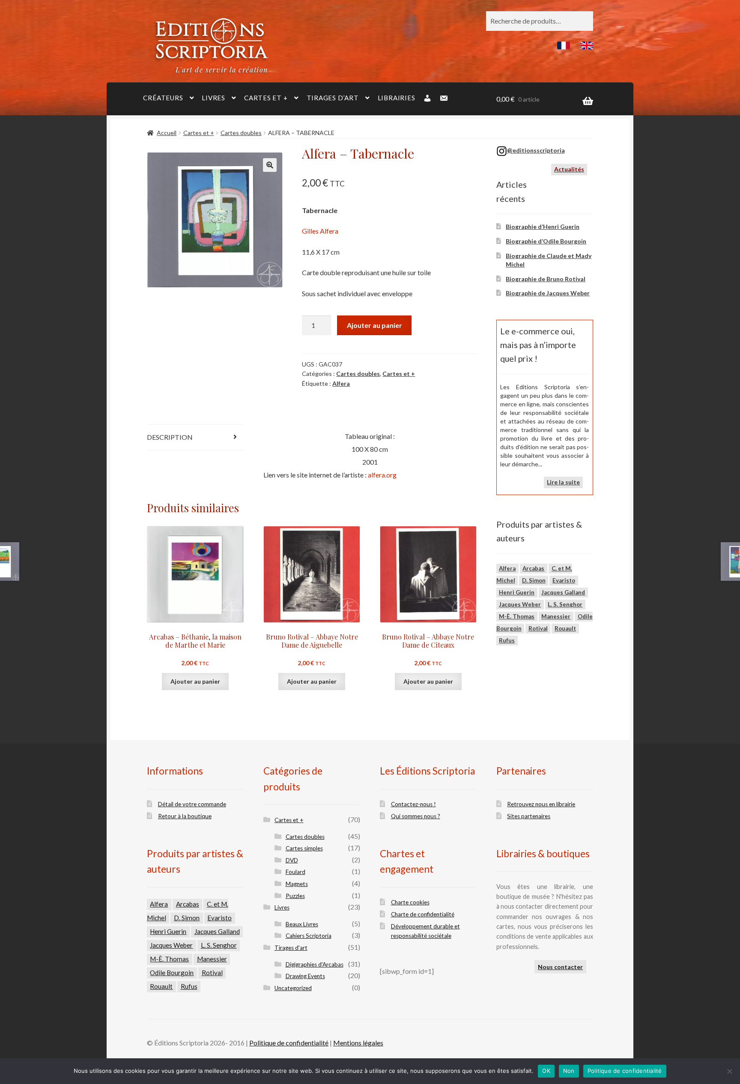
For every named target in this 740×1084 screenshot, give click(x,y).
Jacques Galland (563, 592)
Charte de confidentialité (422, 914)
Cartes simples (304, 848)
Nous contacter (560, 966)
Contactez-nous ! (413, 804)
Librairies (396, 98)
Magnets (297, 883)
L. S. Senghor (565, 604)
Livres (213, 98)
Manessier (555, 616)
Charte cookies (410, 902)
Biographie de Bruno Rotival (545, 278)
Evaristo (563, 580)
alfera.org (382, 475)
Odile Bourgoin (172, 972)
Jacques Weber (520, 604)
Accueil (166, 132)
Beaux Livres (302, 924)
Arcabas (533, 568)
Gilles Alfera (320, 231)
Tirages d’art (333, 98)
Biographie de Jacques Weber (548, 293)
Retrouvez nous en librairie (541, 804)
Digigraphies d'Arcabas (314, 964)
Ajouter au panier (374, 325)
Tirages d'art (291, 947)
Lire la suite (563, 482)
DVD (292, 860)
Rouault (565, 628)
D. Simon (534, 580)
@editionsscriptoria (536, 150)
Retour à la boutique (185, 816)
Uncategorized (293, 988)
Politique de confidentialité (288, 1043)
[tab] (195, 437)
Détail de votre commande (192, 804)
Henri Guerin (516, 592)
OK (546, 1070)
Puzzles (295, 895)
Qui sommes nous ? (415, 816)
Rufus (507, 640)
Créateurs (163, 98)
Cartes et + (265, 98)
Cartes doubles (241, 132)
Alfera (341, 383)
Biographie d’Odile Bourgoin (546, 241)
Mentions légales (358, 1043)
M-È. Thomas (516, 616)
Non (569, 1070)
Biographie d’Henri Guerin (542, 226)
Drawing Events (305, 976)
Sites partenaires (528, 816)
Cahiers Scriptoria (308, 935)
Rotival (538, 628)
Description (170, 437)
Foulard (295, 871)
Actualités (569, 169)
